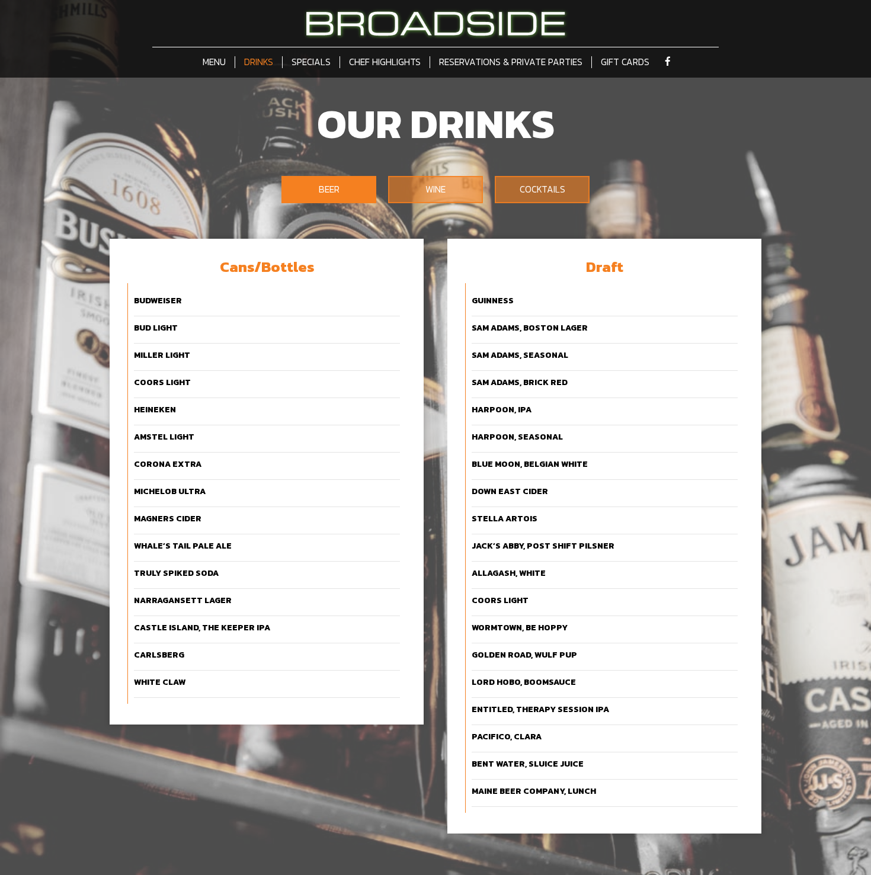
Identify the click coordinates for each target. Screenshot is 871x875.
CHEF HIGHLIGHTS (385, 62)
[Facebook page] (667, 61)
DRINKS (258, 62)
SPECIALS (311, 62)
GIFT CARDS (625, 62)
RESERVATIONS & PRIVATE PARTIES (510, 62)
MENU (214, 62)
